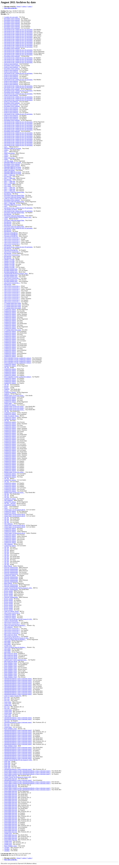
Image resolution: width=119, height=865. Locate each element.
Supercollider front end (10, 775)
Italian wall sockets (9, 153)
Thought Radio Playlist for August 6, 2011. (16, 273)
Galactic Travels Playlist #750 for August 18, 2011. (18, 619)
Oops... (6, 506)
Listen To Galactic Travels (11, 416)
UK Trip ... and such (10, 503)
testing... (6, 150)
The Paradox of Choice (10, 209)
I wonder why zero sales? (11, 17)
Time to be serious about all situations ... (15, 625)
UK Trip (6, 367)
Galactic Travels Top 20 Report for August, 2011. (18, 777)
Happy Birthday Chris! (10, 663)
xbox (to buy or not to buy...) (12, 237)
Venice (6, 219)
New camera (7, 184)
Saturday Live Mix (9, 259)
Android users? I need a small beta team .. (15, 660)
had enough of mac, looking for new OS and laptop (18, 29)
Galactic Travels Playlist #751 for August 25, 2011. (18, 760)
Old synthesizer (8, 500)
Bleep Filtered (8, 566)
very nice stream (9, 161)
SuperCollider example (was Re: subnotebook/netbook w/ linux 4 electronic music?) (27, 771)
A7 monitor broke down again (12, 303)
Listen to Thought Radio (11, 620)
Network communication (11, 567)
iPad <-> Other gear (10, 175)
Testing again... (8, 403)
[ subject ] (24, 6)
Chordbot (7, 847)
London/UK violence (10, 309)
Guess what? (8, 702)
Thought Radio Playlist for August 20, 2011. (16, 638)
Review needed (8, 591)
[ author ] (29, 6)
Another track (8, 645)
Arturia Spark (8, 710)
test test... (7, 386)
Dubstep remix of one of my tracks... (14, 395)
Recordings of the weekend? (12, 18)
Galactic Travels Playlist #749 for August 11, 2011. (18, 588)
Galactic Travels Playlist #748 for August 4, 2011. (18, 217)
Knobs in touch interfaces (11, 64)
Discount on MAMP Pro (11, 233)
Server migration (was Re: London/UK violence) (17, 358)
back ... (6, 147)
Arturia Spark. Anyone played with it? (15, 509)
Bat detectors (8, 176)
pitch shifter (7, 641)
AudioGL (7, 389)
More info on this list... (10, 8)
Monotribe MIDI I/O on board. (13, 148)
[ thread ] (18, 6)
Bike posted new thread (11, 635)
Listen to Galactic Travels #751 (13, 696)
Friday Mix (7, 761)
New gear (7, 697)
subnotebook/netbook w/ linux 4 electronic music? (18, 678)
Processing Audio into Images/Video (14, 192)
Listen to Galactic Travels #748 (13, 198)
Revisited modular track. (11, 269)
